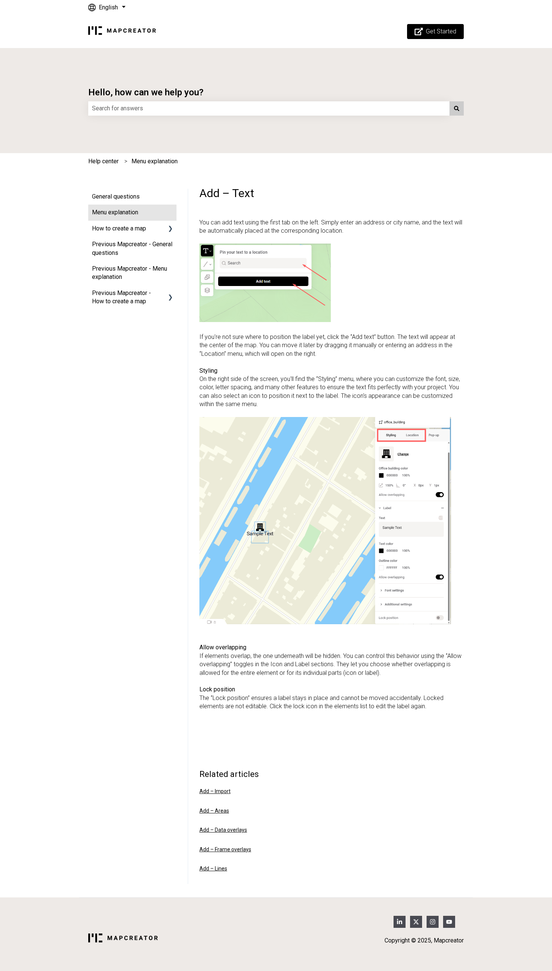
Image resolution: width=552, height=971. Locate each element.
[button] (170, 229)
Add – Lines (213, 869)
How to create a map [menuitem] (119, 228)
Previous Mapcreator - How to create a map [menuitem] (121, 297)
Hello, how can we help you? (146, 92)
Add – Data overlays (223, 830)
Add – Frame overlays (225, 849)
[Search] (456, 108)
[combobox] (268, 108)
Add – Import (215, 791)
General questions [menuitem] (116, 196)
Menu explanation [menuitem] (115, 212)
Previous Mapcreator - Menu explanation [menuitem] (129, 272)
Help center (103, 161)
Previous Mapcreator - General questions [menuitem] (132, 248)
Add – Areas (214, 811)
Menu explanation (154, 161)
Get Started (441, 31)
